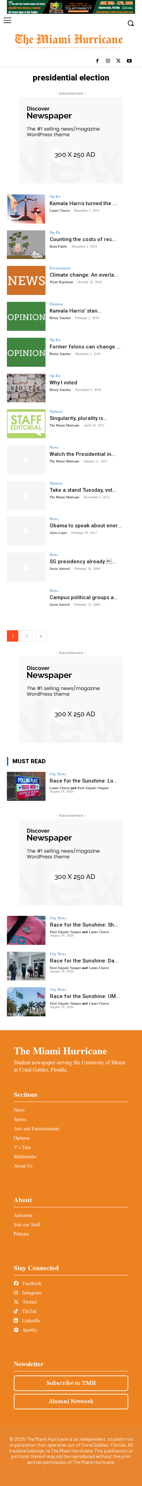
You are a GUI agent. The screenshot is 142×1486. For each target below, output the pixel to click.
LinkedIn (30, 1320)
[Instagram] (108, 61)
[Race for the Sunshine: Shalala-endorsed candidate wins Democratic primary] (26, 930)
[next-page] (41, 636)
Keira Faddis (58, 246)
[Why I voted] (26, 388)
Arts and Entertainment (36, 1128)
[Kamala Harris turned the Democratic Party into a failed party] (26, 208)
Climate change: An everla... (84, 275)
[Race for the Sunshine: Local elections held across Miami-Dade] (26, 786)
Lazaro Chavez (60, 210)
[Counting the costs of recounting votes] (26, 244)
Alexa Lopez (58, 532)
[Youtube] (129, 61)
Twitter (29, 1301)
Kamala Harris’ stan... (76, 311)
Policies (21, 1233)
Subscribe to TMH (71, 1383)
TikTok (29, 1311)
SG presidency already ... (82, 561)
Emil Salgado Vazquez (93, 787)
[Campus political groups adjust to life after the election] (26, 602)
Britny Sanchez (60, 317)
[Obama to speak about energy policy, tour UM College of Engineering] (26, 531)
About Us (23, 1165)
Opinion (56, 304)
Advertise (23, 1215)
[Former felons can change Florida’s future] (26, 352)
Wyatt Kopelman (61, 281)
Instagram (31, 1292)
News (54, 447)
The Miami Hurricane (64, 425)
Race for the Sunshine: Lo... (84, 781)
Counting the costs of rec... (83, 239)
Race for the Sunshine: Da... (84, 961)
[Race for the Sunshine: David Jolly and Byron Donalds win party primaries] (26, 966)
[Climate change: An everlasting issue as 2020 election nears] (26, 280)
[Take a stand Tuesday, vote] (26, 495)
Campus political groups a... (84, 597)
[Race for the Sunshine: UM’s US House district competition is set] (26, 1001)
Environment (60, 268)
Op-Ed (55, 196)
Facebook (31, 1283)
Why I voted (63, 383)
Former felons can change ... (85, 347)
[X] (118, 61)
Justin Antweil (60, 568)
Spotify (29, 1329)
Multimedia (25, 1156)
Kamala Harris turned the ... (83, 203)
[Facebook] (97, 61)
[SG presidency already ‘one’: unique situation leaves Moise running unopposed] (26, 567)
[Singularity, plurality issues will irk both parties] (26, 423)
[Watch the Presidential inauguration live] (26, 459)
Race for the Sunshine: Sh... (84, 925)
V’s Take (22, 1147)
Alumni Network (71, 1401)
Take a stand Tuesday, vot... (83, 490)
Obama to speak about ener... (86, 526)
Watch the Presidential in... (82, 454)
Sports (20, 1119)
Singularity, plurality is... (78, 418)
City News (58, 774)
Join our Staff (27, 1224)
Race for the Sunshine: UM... (85, 996)
